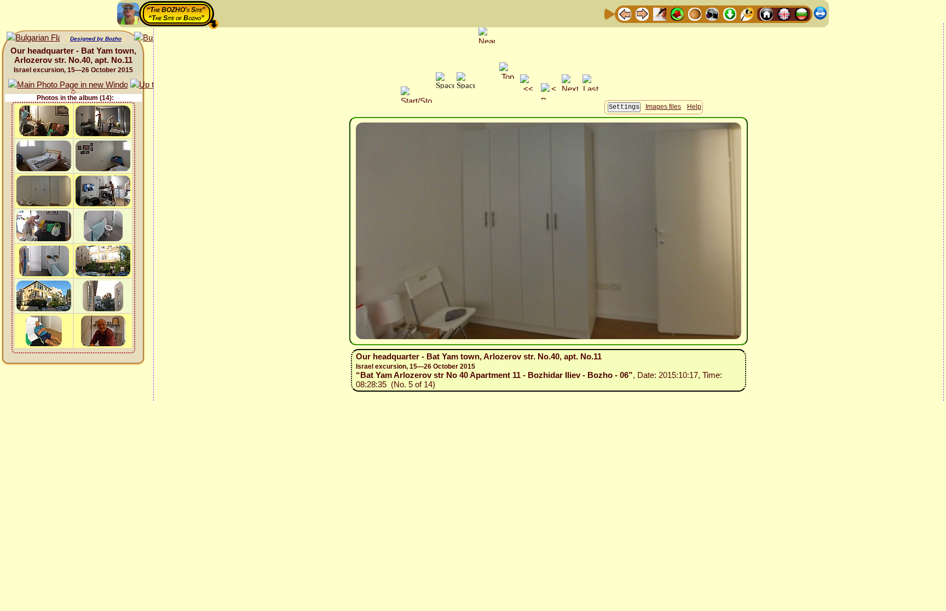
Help (694, 106)
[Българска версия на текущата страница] (33, 38)
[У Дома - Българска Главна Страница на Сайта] (801, 13)
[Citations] (677, 13)
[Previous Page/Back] (624, 13)
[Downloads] (729, 13)
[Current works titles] (694, 13)
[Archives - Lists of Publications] (659, 13)
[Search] (747, 13)
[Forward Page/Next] (642, 13)
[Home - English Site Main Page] (784, 13)
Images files (663, 106)
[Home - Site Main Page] (766, 13)
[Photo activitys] (712, 13)
